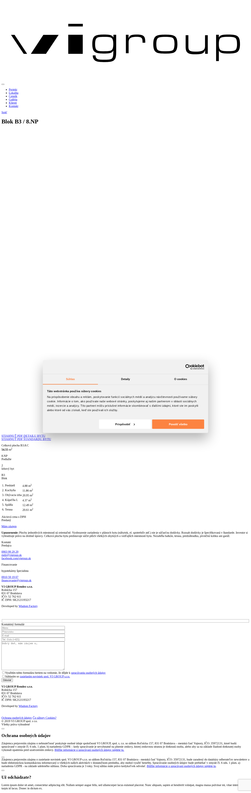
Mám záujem (9, 526)
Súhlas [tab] (70, 378)
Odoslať (7, 680)
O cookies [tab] (180, 378)
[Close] (2, 728)
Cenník (13, 96)
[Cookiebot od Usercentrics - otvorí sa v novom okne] (188, 367)
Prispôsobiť (122, 424)
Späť (4, 112)
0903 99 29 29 (9, 551)
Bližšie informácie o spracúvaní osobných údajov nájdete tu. (89, 749)
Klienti (13, 102)
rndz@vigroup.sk (11, 555)
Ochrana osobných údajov (16, 717)
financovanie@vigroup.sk (16, 580)
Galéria (13, 99)
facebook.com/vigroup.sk (16, 558)
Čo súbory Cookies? (44, 717)
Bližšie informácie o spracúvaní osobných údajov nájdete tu (181, 766)
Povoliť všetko (178, 424)
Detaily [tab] (125, 378)
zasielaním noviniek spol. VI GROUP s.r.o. (45, 676)
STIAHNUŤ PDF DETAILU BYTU (23, 435)
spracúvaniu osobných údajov (88, 672)
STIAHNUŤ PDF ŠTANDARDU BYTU (26, 439)
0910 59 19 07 (9, 577)
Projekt (13, 89)
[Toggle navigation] (2, 84)
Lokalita (13, 92)
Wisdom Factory (28, 606)
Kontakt (13, 106)
